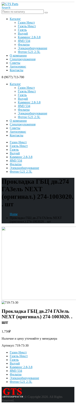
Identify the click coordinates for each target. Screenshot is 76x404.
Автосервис (18, 66)
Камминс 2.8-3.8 (29, 37)
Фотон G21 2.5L (29, 52)
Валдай (23, 33)
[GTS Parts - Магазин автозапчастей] (10, 4)
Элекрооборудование (32, 48)
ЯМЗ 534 (24, 41)
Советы (15, 63)
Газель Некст (27, 26)
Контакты (16, 70)
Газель (22, 30)
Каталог (15, 19)
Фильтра (24, 44)
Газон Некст (26, 22)
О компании (18, 55)
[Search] (46, 12)
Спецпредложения (22, 59)
